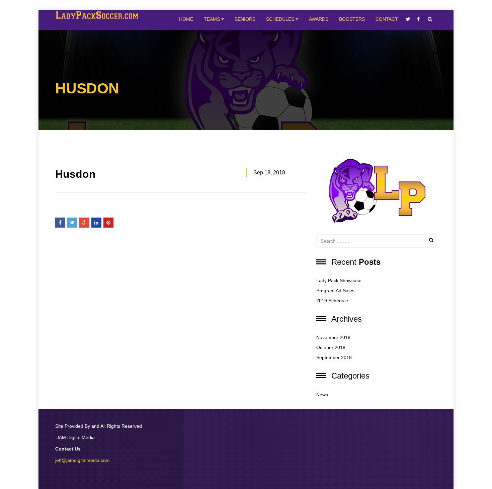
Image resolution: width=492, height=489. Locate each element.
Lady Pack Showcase (338, 280)
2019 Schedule (332, 300)
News (322, 394)
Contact (387, 19)
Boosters (352, 19)
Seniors (245, 19)
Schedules (281, 19)
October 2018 (330, 347)
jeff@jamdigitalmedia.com (82, 460)
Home (186, 19)
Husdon (75, 174)
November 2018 (333, 337)
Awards (318, 19)
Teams (212, 19)
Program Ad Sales (335, 290)
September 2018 (334, 357)
